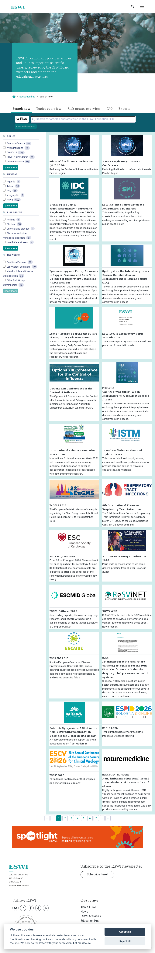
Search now (21, 109)
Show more (11, 167)
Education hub (27, 96)
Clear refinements (25, 126)
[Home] (19, 7)
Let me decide (82, 942)
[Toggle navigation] (142, 6)
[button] (151, 949)
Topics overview (48, 109)
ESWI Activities (91, 916)
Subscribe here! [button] (97, 874)
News (84, 911)
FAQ (109, 109)
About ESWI (88, 907)
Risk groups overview (84, 109)
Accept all (125, 931)
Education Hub (90, 921)
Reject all (124, 941)
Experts (124, 109)
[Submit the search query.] (33, 119)
